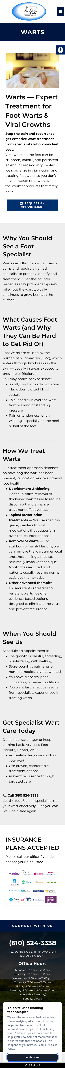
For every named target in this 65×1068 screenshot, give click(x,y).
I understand (32, 1057)
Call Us (34, 1065)
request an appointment (33, 205)
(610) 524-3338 (32, 943)
